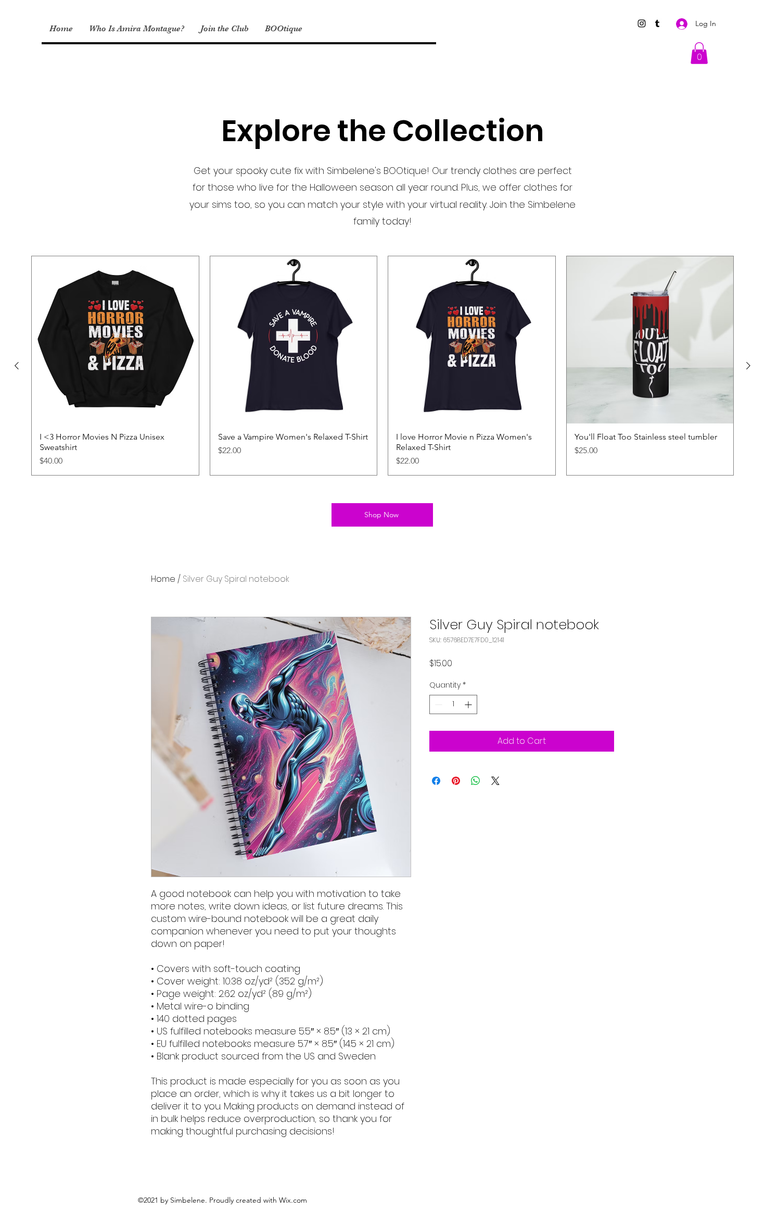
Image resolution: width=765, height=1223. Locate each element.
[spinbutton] (453, 704)
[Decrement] (437, 704)
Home (163, 579)
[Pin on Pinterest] (456, 781)
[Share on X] (495, 781)
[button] (699, 53)
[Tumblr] (657, 23)
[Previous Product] (16, 365)
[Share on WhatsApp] (475, 781)
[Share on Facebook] (436, 781)
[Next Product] (748, 365)
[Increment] (469, 704)
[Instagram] (641, 23)
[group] (382, 366)
